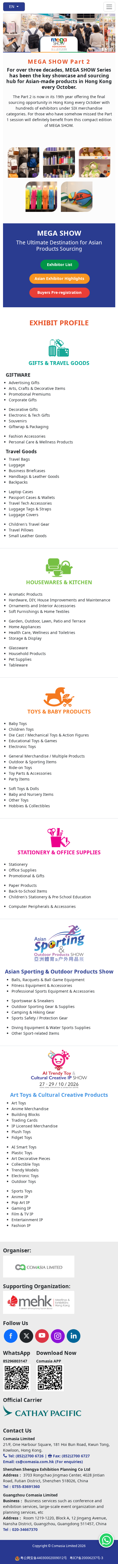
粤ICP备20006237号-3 (86, 1558)
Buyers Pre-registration (59, 292)
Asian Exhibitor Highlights (59, 278)
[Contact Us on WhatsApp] (106, 1540)
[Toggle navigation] (109, 6)
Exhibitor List (59, 264)
